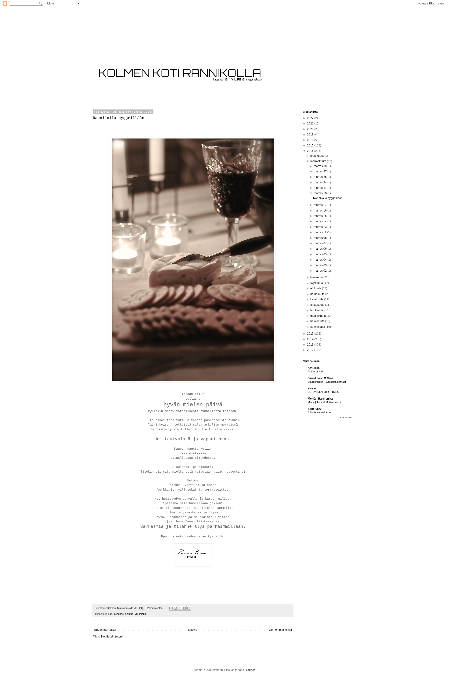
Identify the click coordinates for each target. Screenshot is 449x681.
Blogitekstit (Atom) (112, 636)
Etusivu (192, 629)
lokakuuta (316, 277)
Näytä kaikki (346, 417)
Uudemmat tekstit (105, 629)
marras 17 (320, 205)
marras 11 (320, 232)
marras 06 (320, 248)
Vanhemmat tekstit (280, 629)
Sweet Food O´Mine (320, 378)
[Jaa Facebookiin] (184, 608)
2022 (310, 118)
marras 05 (320, 254)
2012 (310, 350)
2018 (310, 140)
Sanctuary (315, 409)
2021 (310, 123)
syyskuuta (317, 283)
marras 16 (320, 210)
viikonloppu (141, 613)
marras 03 (320, 265)
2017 (310, 145)
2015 (310, 333)
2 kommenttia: (155, 608)
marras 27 (320, 171)
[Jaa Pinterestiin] (188, 608)
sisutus (129, 613)
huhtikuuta (317, 310)
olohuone (118, 613)
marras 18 (320, 193)
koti (110, 613)
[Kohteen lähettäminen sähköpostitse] (171, 608)
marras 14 (320, 221)
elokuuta (316, 288)
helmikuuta (317, 321)
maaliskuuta (318, 315)
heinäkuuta (317, 294)
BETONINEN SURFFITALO (323, 391)
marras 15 (320, 216)
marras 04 (320, 259)
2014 (310, 339)
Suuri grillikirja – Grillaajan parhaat (327, 381)
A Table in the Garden (320, 412)
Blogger (250, 670)
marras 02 (320, 270)
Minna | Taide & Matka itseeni (324, 402)
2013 (310, 344)
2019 (310, 134)
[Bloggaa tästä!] (175, 608)
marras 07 (320, 243)
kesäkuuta (317, 299)
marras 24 (320, 182)
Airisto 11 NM (315, 371)
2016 (310, 151)
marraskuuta (318, 161)
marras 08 (320, 238)
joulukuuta (317, 155)
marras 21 (320, 187)
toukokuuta (317, 304)
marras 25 (320, 176)
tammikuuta (318, 326)
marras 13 (320, 227)
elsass (312, 388)
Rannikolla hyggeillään (118, 118)
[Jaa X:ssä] (179, 608)
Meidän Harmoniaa (320, 398)
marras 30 (320, 166)
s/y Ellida (314, 368)
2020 (310, 129)
